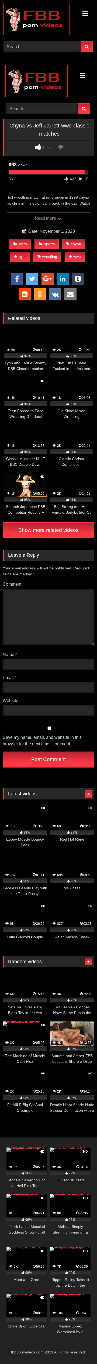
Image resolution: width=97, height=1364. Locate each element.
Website (10, 700)
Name (10, 654)
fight (22, 256)
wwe (77, 256)
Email (9, 677)
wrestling (49, 256)
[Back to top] (80, 1348)
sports (49, 244)
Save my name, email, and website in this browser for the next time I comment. (42, 740)
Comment (12, 584)
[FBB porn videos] (40, 20)
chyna (76, 244)
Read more (46, 218)
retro (23, 244)
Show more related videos (48, 530)
